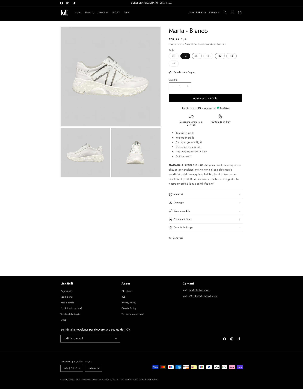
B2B (124, 297)
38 (210, 56)
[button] (89, 12)
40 (231, 56)
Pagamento (66, 291)
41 (175, 63)
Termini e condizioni (133, 314)
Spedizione (66, 297)
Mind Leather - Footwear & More (83, 379)
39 (219, 56)
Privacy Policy (129, 302)
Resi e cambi (67, 302)
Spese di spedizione (194, 44)
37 (196, 56)
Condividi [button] (178, 237)
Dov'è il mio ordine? (71, 308)
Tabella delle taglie (70, 314)
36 (185, 56)
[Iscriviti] (116, 339)
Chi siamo (127, 291)
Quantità (173, 79)
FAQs (63, 320)
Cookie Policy (129, 308)
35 (175, 56)
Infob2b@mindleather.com (205, 296)
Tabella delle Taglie (184, 72)
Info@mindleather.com (199, 290)
